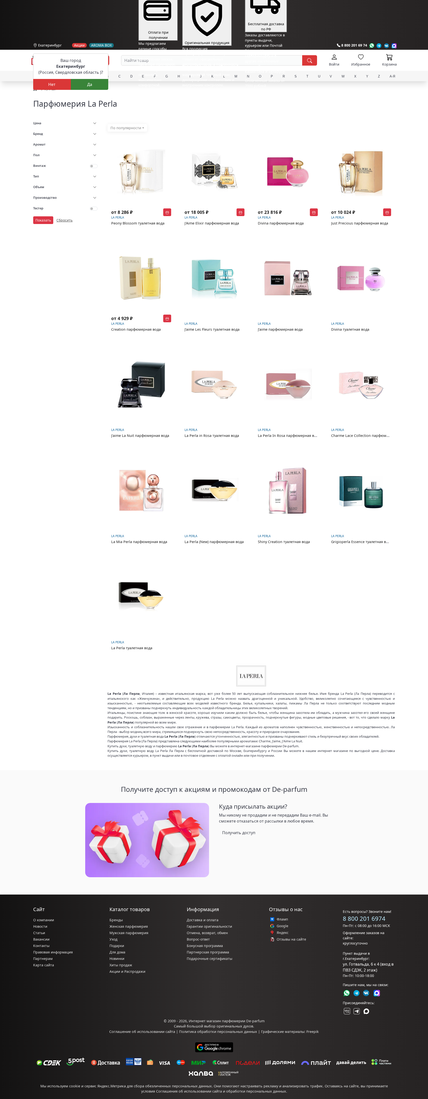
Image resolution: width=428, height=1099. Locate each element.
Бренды (116, 920)
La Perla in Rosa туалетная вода (212, 435)
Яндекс (283, 933)
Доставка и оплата (202, 920)
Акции (79, 45)
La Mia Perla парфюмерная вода (139, 541)
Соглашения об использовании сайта (189, 1091)
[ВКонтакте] (346, 1011)
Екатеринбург (50, 45)
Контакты (41, 945)
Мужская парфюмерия (128, 932)
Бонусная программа (205, 945)
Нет (51, 84)
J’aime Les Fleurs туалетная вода (212, 329)
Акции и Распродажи (127, 971)
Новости (40, 926)
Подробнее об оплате (156, 94)
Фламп (282, 919)
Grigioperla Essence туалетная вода (361, 541)
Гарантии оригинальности (209, 926)
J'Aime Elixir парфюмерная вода (212, 223)
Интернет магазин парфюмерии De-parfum (227, 1021)
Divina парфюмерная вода (281, 223)
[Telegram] (379, 45)
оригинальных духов (234, 1026)
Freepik (312, 1031)
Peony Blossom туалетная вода (137, 223)
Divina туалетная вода (350, 329)
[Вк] (386, 45)
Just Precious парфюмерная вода (359, 223)
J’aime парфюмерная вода (280, 329)
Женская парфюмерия (128, 926)
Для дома (117, 952)
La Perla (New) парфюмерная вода (214, 541)
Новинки (116, 958)
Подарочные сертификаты (209, 958)
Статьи (39, 932)
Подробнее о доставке (264, 105)
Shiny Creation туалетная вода (284, 541)
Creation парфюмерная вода (136, 329)
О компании (43, 920)
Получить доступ (238, 832)
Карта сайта (43, 965)
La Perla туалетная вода (131, 648)
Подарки (116, 945)
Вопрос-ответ (198, 939)
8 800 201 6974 (364, 918)
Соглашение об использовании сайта (142, 1031)
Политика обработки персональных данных (218, 1031)
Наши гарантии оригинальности (210, 94)
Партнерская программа (208, 952)
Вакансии (41, 939)
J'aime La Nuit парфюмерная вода (140, 435)
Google (282, 926)
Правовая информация (53, 952)
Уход (113, 939)
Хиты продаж (120, 965)
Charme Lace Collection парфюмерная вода (368, 435)
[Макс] (366, 1011)
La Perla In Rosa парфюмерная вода (289, 435)
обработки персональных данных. (256, 1091)
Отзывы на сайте (291, 939)
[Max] (394, 45)
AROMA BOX (101, 45)
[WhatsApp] (371, 45)
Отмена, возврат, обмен (207, 932)
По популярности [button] (125, 127)
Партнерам (43, 958)
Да (89, 84)
